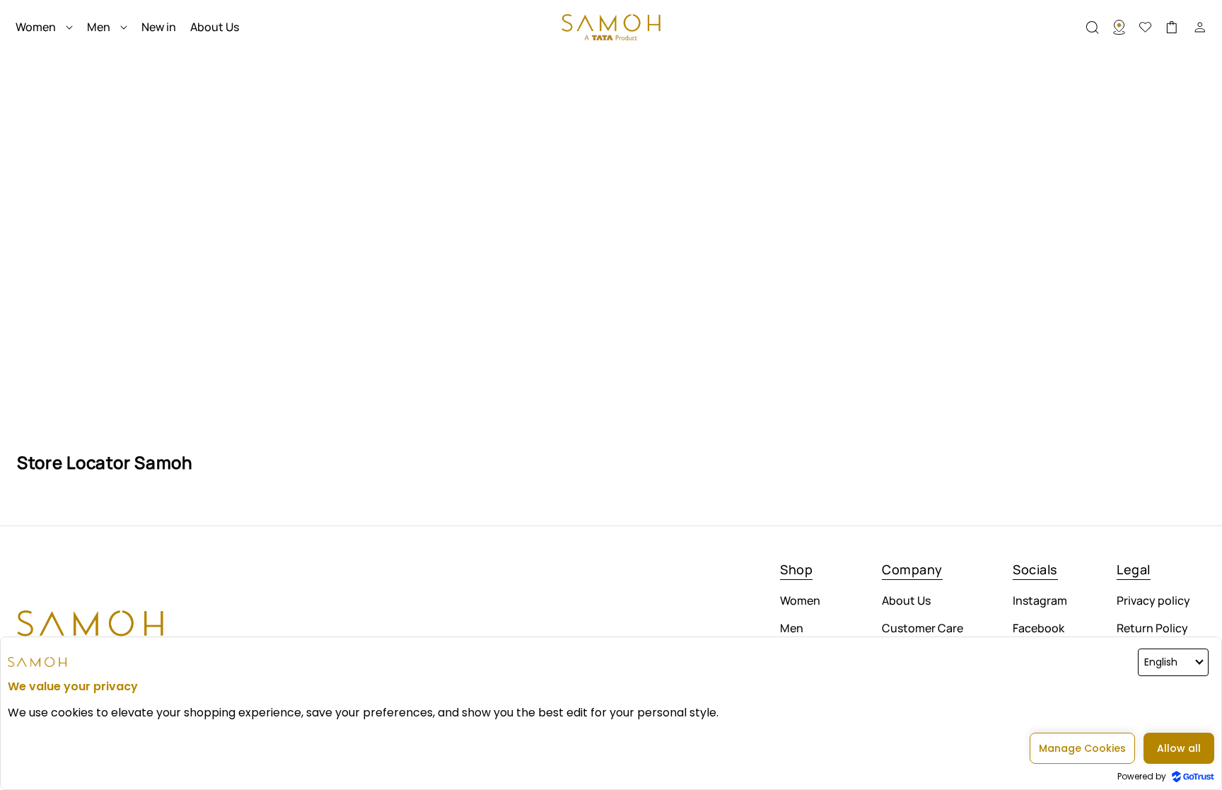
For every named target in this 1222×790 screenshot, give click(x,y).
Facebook (1038, 628)
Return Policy (1152, 628)
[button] (1099, 27)
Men (791, 628)
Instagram (1040, 601)
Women (800, 601)
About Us (906, 601)
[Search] (1126, 27)
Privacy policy (1153, 601)
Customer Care (922, 628)
